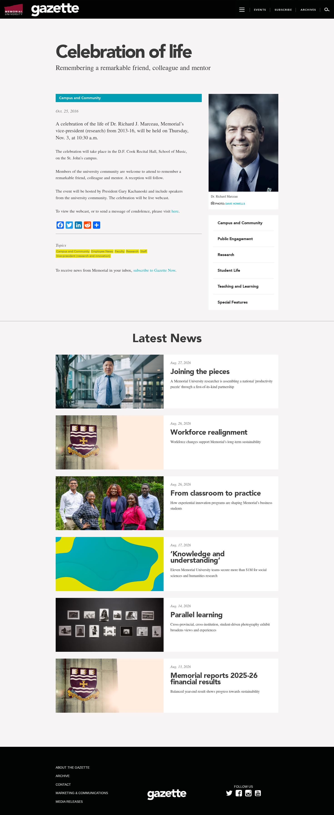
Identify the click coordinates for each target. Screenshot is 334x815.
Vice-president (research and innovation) (83, 256)
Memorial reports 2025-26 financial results (213, 678)
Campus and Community (72, 251)
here (175, 211)
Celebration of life (123, 51)
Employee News (102, 251)
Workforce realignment (208, 432)
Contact (63, 784)
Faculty (119, 251)
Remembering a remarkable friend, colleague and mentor (133, 67)
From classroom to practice (215, 493)
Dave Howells (235, 203)
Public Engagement (235, 238)
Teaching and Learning (238, 286)
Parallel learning (196, 615)
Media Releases (69, 801)
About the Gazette (73, 767)
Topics (61, 245)
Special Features (233, 302)
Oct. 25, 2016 (67, 111)
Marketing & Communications (82, 793)
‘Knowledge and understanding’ (197, 557)
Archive (63, 776)
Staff (143, 251)
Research (132, 251)
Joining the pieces (199, 371)
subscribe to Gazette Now (154, 270)
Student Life (229, 270)
